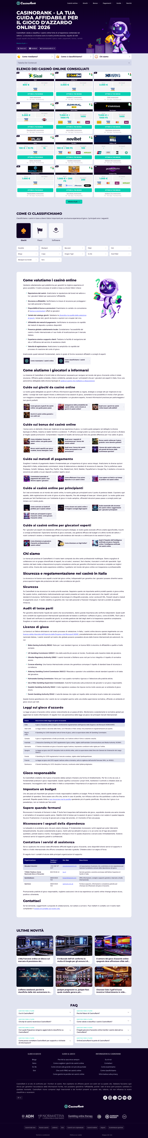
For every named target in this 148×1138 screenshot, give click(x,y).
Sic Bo (34, 1067)
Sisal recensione (35, 97)
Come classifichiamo (108, 1070)
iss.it (64, 872)
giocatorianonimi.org (70, 866)
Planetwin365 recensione (35, 130)
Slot (34, 1070)
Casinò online (72, 3)
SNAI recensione (112, 97)
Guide (119, 3)
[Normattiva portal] (51, 1117)
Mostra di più (72, 202)
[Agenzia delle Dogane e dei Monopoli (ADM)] (28, 1117)
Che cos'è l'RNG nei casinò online (68, 1070)
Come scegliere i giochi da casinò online (68, 1063)
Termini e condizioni (43, 1135)
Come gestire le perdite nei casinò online (68, 1074)
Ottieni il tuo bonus (35, 94)
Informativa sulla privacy (108, 1074)
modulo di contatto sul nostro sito (47, 909)
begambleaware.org (69, 878)
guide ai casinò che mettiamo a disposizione (77, 381)
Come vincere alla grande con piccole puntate (68, 1067)
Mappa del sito (107, 1135)
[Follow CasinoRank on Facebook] (105, 1098)
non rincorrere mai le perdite (60, 799)
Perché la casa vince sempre (68, 1059)
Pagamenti (107, 3)
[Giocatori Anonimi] (99, 1117)
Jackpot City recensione (113, 193)
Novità (128, 3)
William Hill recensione (113, 161)
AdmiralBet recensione (74, 130)
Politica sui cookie (76, 1135)
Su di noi (108, 1059)
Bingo (34, 1059)
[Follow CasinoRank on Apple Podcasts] (129, 1098)
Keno (34, 1063)
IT (18, 1098)
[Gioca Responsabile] (80, 1117)
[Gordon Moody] (111, 1117)
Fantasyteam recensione (35, 193)
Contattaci (108, 1063)
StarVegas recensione (112, 130)
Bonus (95, 3)
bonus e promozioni (37, 311)
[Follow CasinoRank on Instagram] (110, 1098)
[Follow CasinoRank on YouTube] (120, 1098)
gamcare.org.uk (68, 884)
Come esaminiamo (108, 1067)
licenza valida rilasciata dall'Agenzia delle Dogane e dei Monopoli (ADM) (50, 634)
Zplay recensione (35, 161)
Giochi (85, 3)
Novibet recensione (74, 161)
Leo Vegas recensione (74, 193)
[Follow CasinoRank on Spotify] (125, 1098)
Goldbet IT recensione (74, 97)
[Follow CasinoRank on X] (115, 1098)
